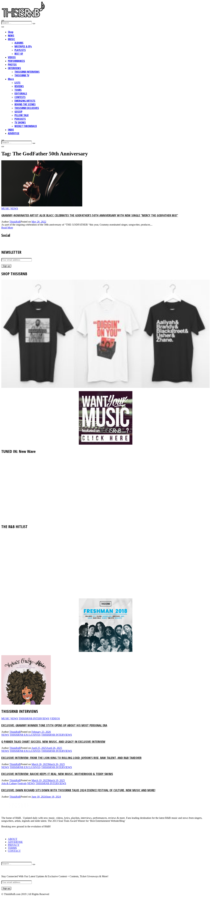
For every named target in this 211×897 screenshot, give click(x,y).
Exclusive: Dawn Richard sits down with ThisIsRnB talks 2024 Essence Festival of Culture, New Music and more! (78, 790)
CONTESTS (20, 97)
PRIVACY (13, 844)
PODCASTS (20, 119)
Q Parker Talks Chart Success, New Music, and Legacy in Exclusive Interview (53, 741)
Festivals (22, 783)
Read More (7, 227)
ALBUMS (19, 43)
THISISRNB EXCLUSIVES (27, 108)
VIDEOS (12, 57)
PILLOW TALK (22, 115)
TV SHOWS (20, 122)
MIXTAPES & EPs (23, 46)
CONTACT (14, 850)
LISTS (17, 82)
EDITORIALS (21, 93)
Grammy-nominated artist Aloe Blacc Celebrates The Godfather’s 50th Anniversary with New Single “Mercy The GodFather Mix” (89, 215)
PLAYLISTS (20, 50)
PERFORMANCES (16, 61)
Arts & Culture (9, 783)
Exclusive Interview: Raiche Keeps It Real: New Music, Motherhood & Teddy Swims (57, 774)
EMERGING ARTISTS (25, 101)
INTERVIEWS (14, 68)
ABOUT (12, 839)
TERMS (12, 847)
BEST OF (19, 53)
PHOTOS (12, 64)
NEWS (11, 35)
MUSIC (11, 39)
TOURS (18, 90)
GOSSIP (18, 111)
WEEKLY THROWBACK (26, 126)
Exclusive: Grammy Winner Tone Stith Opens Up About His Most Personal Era (54, 725)
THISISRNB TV (22, 75)
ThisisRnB (15, 221)
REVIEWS (19, 86)
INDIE (11, 130)
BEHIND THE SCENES (25, 104)
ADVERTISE (13, 133)
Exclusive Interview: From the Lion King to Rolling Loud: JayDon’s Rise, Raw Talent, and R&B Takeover (71, 758)
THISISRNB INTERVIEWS (27, 72)
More (11, 79)
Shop (10, 32)
